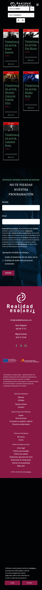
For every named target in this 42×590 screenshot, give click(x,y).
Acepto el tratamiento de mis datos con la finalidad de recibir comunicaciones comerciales (21, 260)
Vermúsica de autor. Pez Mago (32, 45)
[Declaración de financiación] (21, 361)
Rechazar (29, 583)
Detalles (11, 64)
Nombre (5, 202)
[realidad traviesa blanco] (21, 293)
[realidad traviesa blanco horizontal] (21, 3)
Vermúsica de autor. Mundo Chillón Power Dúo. (12, 94)
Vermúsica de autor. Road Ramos (12, 47)
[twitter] (21, 346)
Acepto (12, 583)
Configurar (32, 568)
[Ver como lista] (23, 20)
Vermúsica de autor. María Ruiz (32, 90)
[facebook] (16, 346)
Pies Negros (27, 472)
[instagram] (25, 346)
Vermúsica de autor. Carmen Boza (12, 140)
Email (4, 216)
